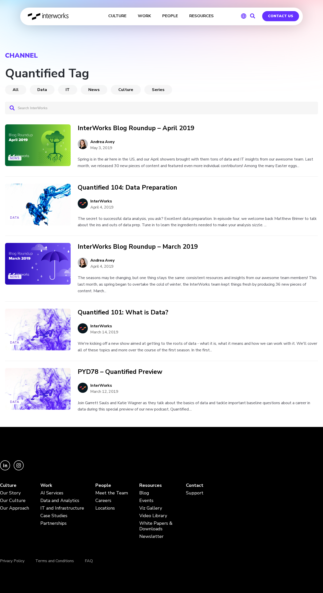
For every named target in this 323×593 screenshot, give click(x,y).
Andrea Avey (102, 142)
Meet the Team (111, 493)
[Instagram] (19, 469)
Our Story (10, 493)
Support (194, 493)
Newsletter (151, 536)
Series (158, 90)
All (16, 90)
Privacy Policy (12, 561)
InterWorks (48, 16)
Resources (150, 485)
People (103, 485)
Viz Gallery (150, 508)
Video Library (153, 516)
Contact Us (280, 16)
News (94, 90)
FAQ (89, 561)
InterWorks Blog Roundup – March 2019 (138, 247)
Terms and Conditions (54, 561)
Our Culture (12, 501)
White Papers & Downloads (156, 526)
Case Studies (53, 516)
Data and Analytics (59, 501)
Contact (194, 485)
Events (146, 501)
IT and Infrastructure (62, 508)
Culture (125, 90)
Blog (144, 493)
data (42, 90)
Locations (105, 508)
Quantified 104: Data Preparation (127, 188)
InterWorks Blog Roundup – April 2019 (136, 128)
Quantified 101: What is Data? (123, 312)
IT (68, 90)
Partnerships (53, 523)
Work (46, 485)
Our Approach (14, 508)
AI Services (51, 493)
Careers (103, 501)
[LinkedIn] (5, 469)
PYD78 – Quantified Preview (120, 372)
